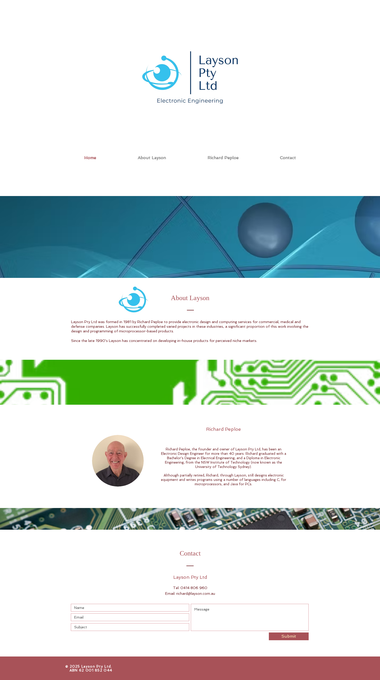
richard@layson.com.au (195, 593)
